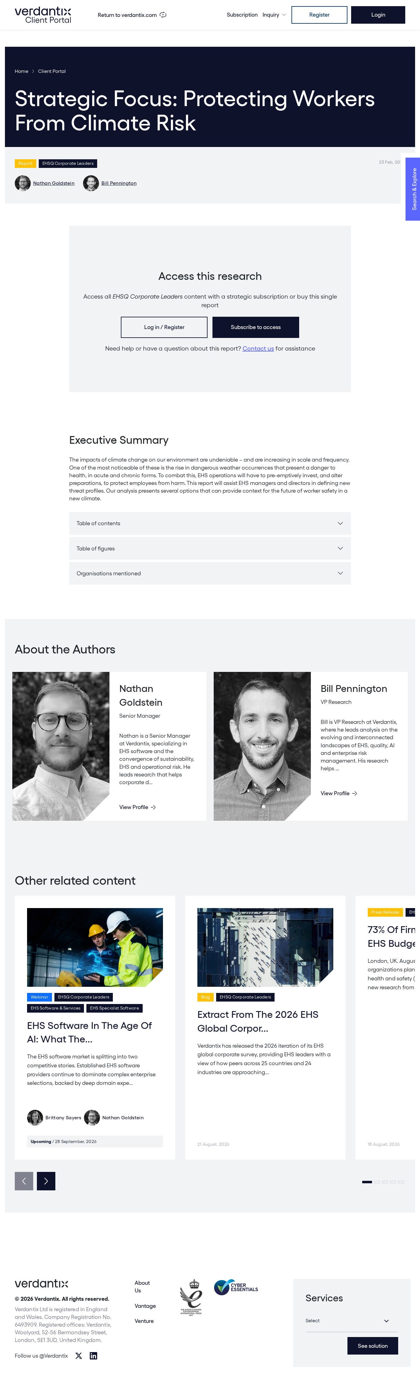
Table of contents (98, 523)
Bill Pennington (119, 183)
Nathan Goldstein (53, 183)
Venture (144, 1321)
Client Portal (52, 71)
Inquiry (271, 14)
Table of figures (96, 548)
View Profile (133, 807)
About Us (142, 1287)
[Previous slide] (24, 1181)
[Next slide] (46, 1181)
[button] (367, 1182)
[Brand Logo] (43, 14)
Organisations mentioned (109, 573)
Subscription (242, 14)
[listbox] (352, 1321)
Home (21, 71)
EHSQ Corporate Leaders (67, 163)
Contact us (258, 348)
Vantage (145, 1306)
